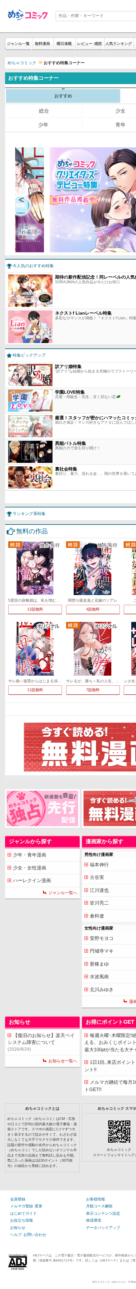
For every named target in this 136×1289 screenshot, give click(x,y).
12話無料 (35, 609)
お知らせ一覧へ (62, 1061)
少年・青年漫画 (29, 854)
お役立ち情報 (21, 1220)
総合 (44, 111)
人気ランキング (118, 43)
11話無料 (35, 690)
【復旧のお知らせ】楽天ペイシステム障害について (41, 1042)
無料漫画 (42, 43)
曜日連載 (64, 43)
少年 (43, 124)
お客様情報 (95, 1199)
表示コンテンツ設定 (103, 1213)
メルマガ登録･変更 (26, 1206)
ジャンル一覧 (18, 43)
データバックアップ (103, 1227)
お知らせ (17, 1227)
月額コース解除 (99, 1206)
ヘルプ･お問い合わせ (28, 1234)
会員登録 (17, 1199)
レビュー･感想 (89, 43)
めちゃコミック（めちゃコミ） (110, 1281)
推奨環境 (93, 1220)
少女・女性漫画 (29, 867)
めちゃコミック (22, 62)
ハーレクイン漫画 (32, 880)
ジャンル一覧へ (62, 892)
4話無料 (93, 609)
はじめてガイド (23, 1213)
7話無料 (93, 690)
